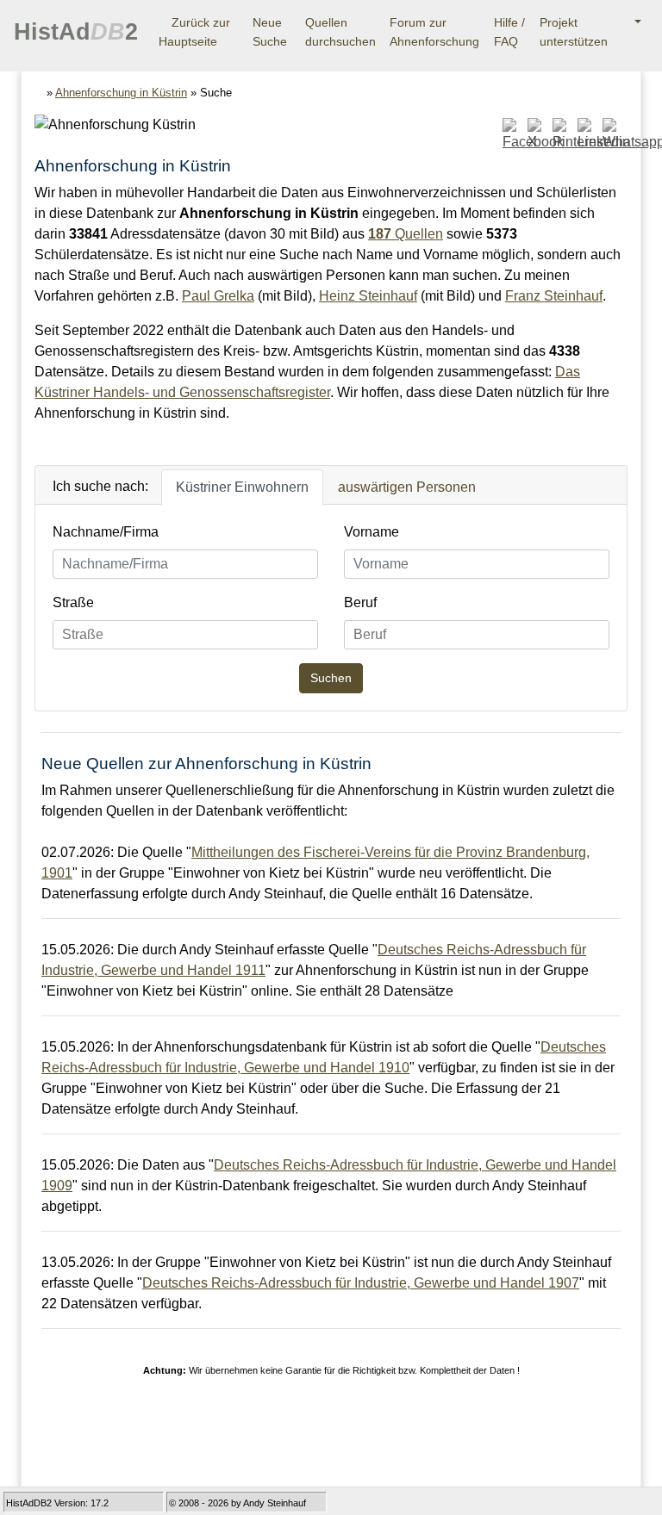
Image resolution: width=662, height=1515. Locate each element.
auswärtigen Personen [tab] (407, 487)
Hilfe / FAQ (509, 32)
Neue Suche (270, 32)
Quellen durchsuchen (340, 32)
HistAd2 (76, 32)
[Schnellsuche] (631, 23)
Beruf (360, 602)
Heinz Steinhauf (368, 296)
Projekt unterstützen (574, 32)
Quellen (405, 234)
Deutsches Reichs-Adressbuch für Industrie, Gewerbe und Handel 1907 (360, 1283)
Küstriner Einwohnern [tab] (242, 487)
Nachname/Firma (106, 532)
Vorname (371, 532)
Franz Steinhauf (554, 296)
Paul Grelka (218, 296)
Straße (73, 602)
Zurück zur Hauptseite (194, 32)
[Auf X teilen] (538, 134)
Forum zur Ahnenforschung (434, 32)
